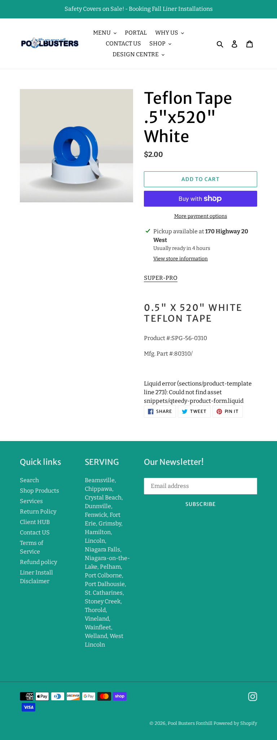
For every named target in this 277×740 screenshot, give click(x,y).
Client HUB (35, 522)
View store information (180, 259)
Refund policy (38, 562)
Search (29, 480)
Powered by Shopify (235, 723)
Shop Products (39, 490)
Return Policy (38, 511)
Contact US (35, 532)
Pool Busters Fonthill (190, 723)
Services (31, 501)
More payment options (200, 216)
